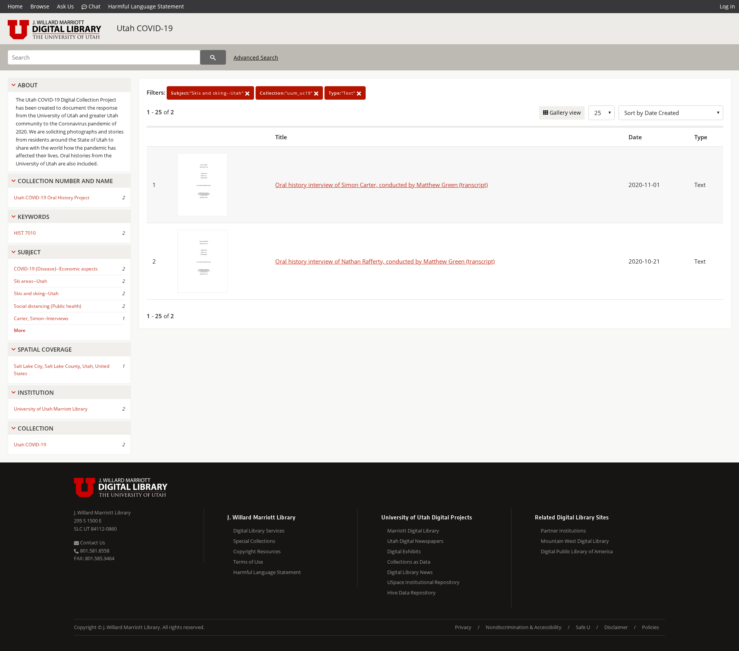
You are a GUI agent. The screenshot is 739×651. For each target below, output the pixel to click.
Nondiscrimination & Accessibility (524, 627)
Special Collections (254, 540)
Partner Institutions (563, 530)
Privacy (463, 627)
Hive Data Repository (411, 592)
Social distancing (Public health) (47, 306)
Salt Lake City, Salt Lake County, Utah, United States (61, 370)
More (19, 330)
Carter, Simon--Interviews (41, 318)
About (27, 85)
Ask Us (65, 6)
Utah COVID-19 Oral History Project (51, 197)
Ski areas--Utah (30, 281)
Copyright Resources (257, 551)
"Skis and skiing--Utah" (208, 93)
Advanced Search (256, 57)
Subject (29, 252)
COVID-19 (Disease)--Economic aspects (56, 268)
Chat (93, 6)
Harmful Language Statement (146, 6)
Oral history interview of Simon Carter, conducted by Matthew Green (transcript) (381, 185)
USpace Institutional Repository (423, 582)
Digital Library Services (258, 530)
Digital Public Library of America (577, 551)
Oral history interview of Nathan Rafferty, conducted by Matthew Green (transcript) (385, 261)
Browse (39, 6)
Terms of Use (248, 561)
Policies (650, 627)
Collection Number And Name (65, 181)
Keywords (33, 216)
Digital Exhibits (404, 551)
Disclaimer (616, 627)
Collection (36, 428)
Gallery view (564, 112)
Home (15, 6)
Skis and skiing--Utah (36, 293)
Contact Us (92, 542)
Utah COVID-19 (145, 28)
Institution (36, 392)
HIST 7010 (25, 233)
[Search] (213, 57)
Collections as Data (408, 561)
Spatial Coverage (45, 349)
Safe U (583, 627)
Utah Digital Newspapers (415, 540)
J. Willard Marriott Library (102, 512)
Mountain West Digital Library (575, 540)
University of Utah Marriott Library (50, 409)
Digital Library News (410, 572)
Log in (727, 6)
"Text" (343, 93)
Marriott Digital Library (413, 530)
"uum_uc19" (287, 93)
